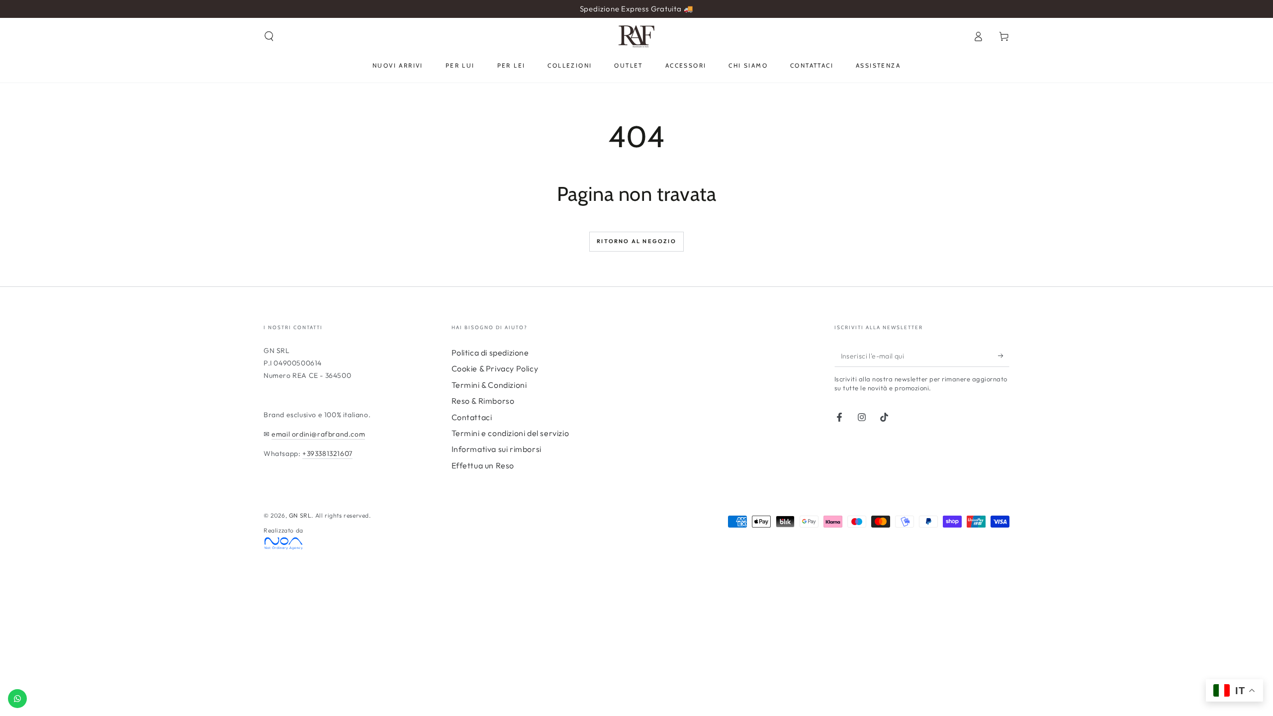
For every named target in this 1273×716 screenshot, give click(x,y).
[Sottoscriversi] (1003, 355)
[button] (269, 36)
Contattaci (472, 417)
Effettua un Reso (483, 465)
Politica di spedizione (490, 353)
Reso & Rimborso (483, 401)
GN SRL (300, 515)
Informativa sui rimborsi (497, 449)
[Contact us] (17, 698)
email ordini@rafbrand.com (318, 434)
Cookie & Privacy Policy (495, 368)
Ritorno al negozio (636, 241)
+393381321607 (327, 453)
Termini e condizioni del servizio (510, 433)
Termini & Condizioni (489, 385)
